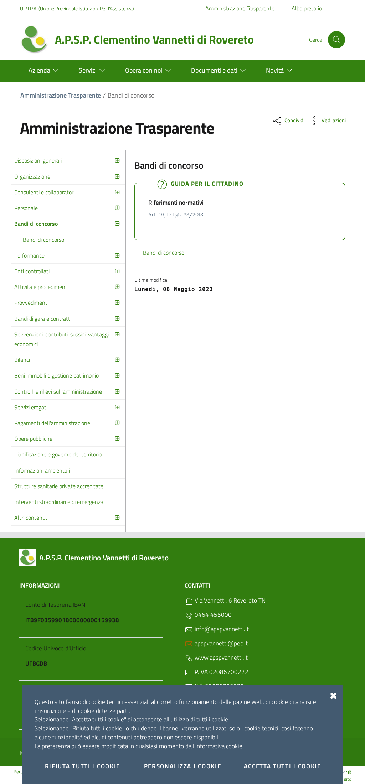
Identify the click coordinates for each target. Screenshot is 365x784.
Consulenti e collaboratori (44, 192)
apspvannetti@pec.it (220, 643)
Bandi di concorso (36, 223)
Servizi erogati (30, 407)
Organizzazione (32, 176)
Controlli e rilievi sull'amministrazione (58, 391)
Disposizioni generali (38, 160)
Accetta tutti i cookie (282, 766)
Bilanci (22, 359)
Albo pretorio (307, 8)
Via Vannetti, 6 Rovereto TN (229, 600)
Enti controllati (32, 271)
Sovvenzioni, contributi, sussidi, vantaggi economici (61, 339)
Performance (29, 255)
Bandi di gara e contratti (42, 318)
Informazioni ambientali (42, 470)
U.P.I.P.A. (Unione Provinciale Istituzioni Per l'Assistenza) (77, 8)
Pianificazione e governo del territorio (58, 454)
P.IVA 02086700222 (220, 671)
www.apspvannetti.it (220, 657)
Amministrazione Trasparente (239, 8)
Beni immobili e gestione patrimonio (56, 375)
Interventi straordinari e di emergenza (58, 502)
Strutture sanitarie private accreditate (58, 486)
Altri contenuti (31, 517)
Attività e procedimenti (41, 287)
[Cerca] (336, 39)
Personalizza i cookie (182, 766)
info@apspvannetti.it (221, 629)
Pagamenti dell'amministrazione (52, 423)
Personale (26, 208)
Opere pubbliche (33, 438)
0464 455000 (212, 614)
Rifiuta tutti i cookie (82, 766)
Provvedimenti (31, 302)
